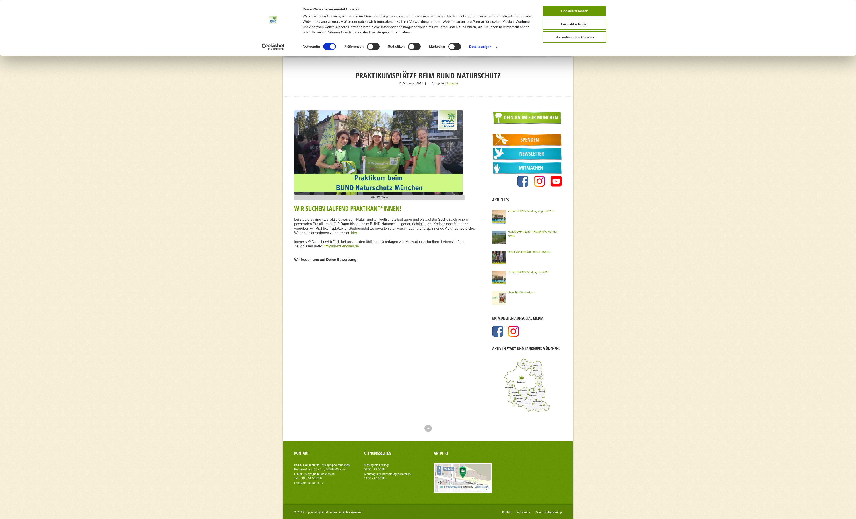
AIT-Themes (329, 512)
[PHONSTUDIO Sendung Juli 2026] (499, 277)
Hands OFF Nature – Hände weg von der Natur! (532, 234)
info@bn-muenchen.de (341, 246)
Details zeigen (480, 47)
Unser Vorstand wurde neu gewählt (529, 251)
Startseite (452, 83)
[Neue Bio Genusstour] (499, 298)
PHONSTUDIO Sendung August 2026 (530, 211)
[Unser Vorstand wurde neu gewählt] (499, 257)
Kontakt (506, 512)
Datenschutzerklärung (548, 512)
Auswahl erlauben (574, 24)
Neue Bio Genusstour (521, 292)
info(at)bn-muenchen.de (319, 474)
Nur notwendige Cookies (574, 37)
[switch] (373, 46)
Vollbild (448, 468)
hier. (354, 233)
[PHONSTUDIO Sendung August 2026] (499, 217)
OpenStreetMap (453, 487)
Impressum (523, 512)
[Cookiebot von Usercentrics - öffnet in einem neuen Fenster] (273, 46)
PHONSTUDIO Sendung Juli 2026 (528, 272)
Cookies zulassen (574, 11)
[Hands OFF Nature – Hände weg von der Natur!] (499, 237)
